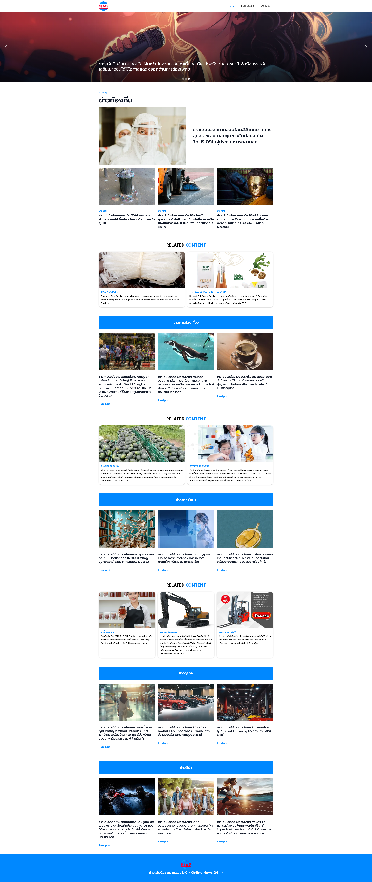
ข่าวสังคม (265, 6)
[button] (6, 47)
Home (231, 6)
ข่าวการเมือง (247, 6)
